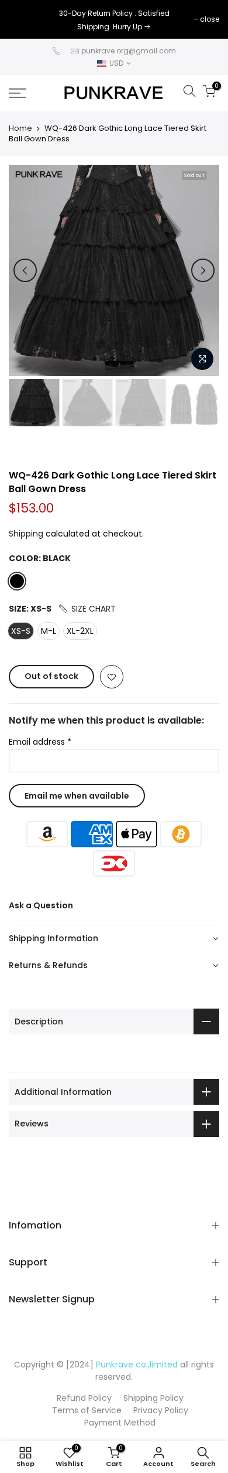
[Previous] (25, 270)
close (24, 19)
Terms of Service (87, 1410)
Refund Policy (84, 1398)
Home (20, 128)
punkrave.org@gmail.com (128, 51)
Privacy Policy (160, 1410)
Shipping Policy (153, 1398)
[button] (86, 609)
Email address (40, 742)
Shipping (26, 533)
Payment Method (120, 1422)
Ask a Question (41, 905)
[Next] (203, 270)
